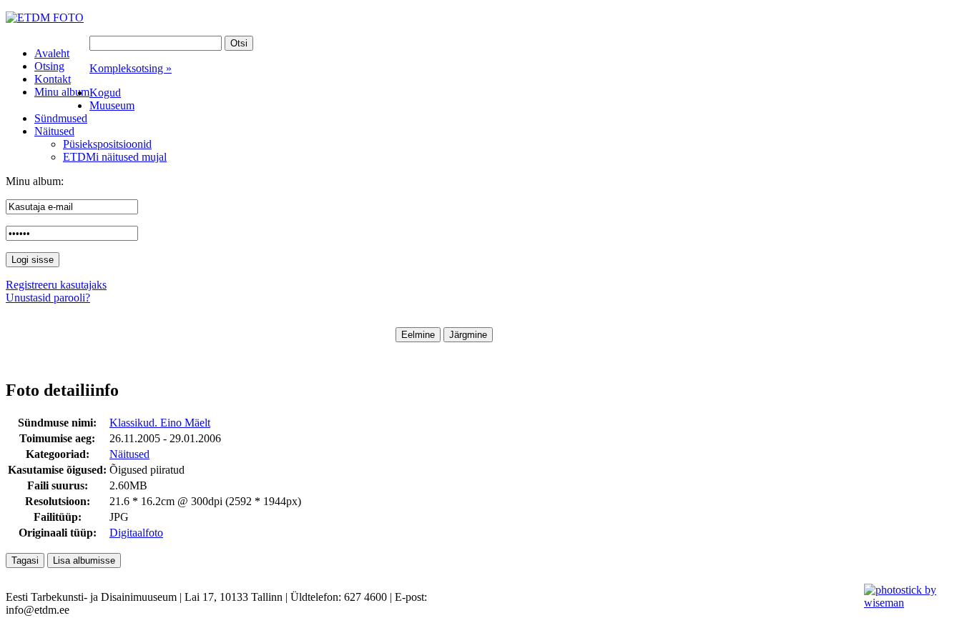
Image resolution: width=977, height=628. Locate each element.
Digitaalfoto (136, 533)
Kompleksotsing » (130, 68)
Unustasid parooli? (48, 297)
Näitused (129, 454)
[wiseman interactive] (912, 603)
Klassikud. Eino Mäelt (159, 423)
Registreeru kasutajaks (56, 285)
